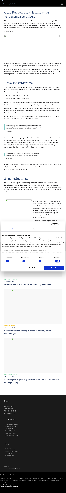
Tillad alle (54, 268)
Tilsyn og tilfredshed (11, 424)
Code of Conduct (10, 433)
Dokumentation (10, 419)
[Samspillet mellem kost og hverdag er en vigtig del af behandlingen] (33, 306)
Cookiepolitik (9, 429)
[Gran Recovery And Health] (9, 3)
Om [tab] (54, 229)
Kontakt (6, 401)
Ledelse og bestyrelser (12, 451)
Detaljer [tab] (33, 229)
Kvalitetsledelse (10, 449)
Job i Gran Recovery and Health (9, 485)
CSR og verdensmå (42, 203)
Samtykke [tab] (11, 229)
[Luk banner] (63, 224)
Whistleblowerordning (12, 435)
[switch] (24, 261)
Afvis (12, 268)
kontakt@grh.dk (9, 413)
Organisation (9, 453)
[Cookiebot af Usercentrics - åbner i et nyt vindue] (52, 224)
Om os (7, 444)
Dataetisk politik (10, 431)
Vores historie (9, 456)
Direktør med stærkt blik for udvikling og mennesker (27, 284)
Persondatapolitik (10, 426)
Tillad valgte (33, 268)
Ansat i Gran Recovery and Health (9, 486)
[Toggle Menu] (62, 3)
